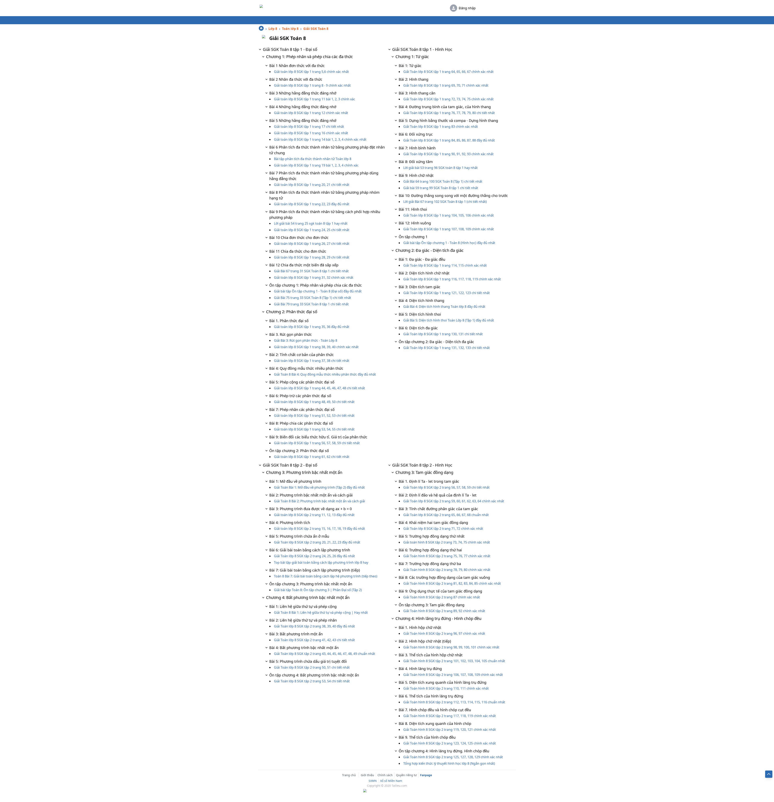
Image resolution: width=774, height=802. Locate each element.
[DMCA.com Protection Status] (387, 791)
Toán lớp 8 (290, 28)
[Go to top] (768, 774)
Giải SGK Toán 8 (315, 28)
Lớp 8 (272, 28)
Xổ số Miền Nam (391, 781)
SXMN (373, 781)
